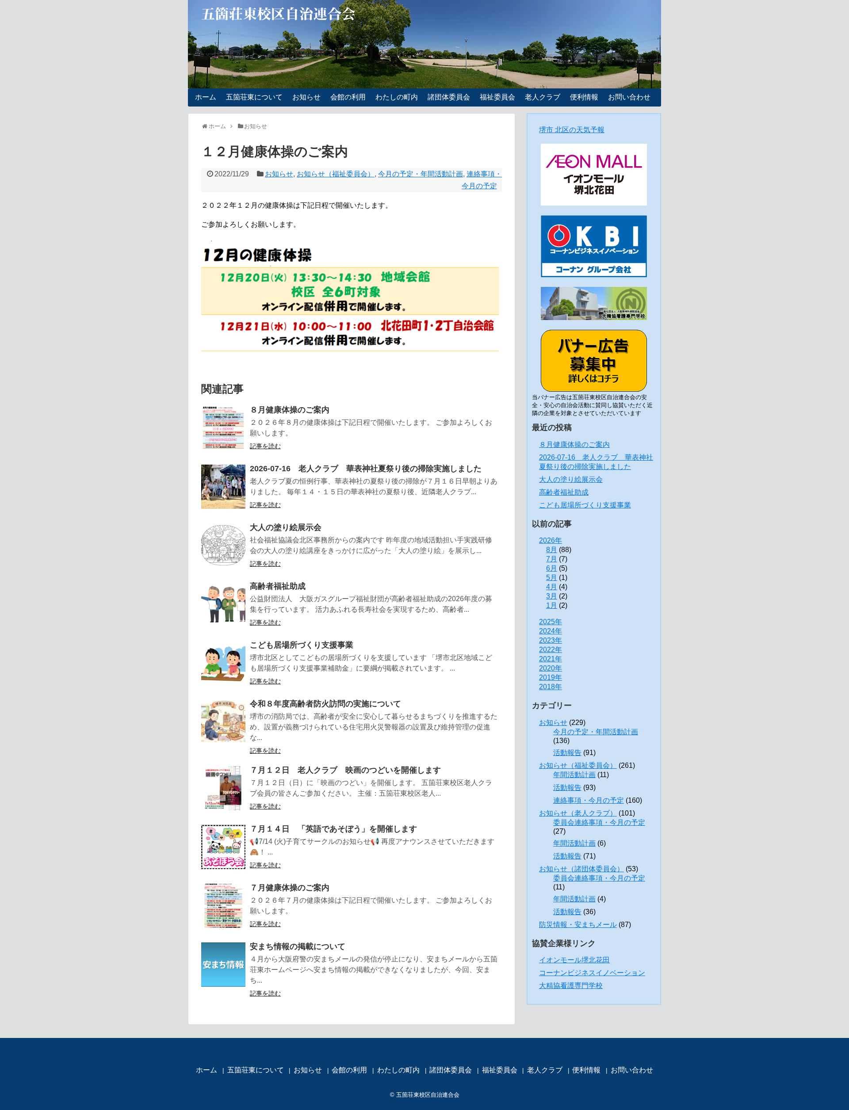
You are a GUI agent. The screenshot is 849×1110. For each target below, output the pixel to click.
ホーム (205, 97)
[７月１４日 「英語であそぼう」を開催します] (223, 847)
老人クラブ (542, 97)
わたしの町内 (396, 97)
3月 (551, 596)
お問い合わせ (629, 97)
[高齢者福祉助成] (223, 604)
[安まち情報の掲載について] (223, 964)
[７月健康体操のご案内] (223, 906)
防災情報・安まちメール (578, 924)
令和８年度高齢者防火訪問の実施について (325, 703)
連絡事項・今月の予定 (588, 800)
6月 (551, 568)
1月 (551, 605)
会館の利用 (348, 97)
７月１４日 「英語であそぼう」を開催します (333, 828)
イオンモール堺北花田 (574, 960)
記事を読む (265, 446)
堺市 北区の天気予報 (571, 130)
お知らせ (306, 97)
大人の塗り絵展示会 (285, 527)
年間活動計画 (574, 774)
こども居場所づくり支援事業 (301, 645)
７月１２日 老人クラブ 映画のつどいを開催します (345, 770)
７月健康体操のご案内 (289, 887)
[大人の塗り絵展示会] (223, 545)
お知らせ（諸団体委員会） (581, 869)
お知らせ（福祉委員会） (336, 174)
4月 (551, 587)
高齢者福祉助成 (278, 586)
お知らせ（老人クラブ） (578, 813)
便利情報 (584, 97)
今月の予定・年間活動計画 (420, 174)
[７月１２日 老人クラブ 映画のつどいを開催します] (223, 788)
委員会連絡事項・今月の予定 (599, 822)
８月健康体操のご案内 (289, 409)
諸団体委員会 (449, 97)
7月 (551, 559)
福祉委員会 (497, 97)
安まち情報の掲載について (297, 946)
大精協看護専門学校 (571, 985)
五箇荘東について (254, 97)
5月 (551, 577)
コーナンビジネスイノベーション (592, 972)
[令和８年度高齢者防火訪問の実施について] (223, 722)
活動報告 (567, 752)
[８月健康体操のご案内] (223, 428)
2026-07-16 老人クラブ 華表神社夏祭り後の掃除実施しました (366, 468)
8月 (551, 549)
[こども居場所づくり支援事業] (223, 663)
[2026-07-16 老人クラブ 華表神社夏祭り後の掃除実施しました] (223, 487)
